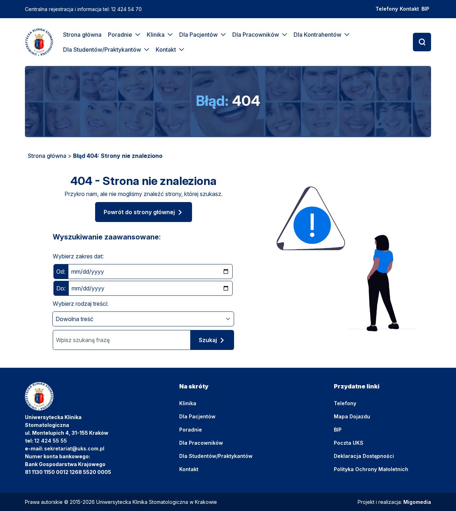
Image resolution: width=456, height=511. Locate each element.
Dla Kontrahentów (317, 34)
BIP (425, 9)
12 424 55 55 (50, 441)
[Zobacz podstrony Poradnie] (138, 34)
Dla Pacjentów (198, 34)
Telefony (386, 9)
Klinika (156, 34)
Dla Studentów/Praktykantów (102, 49)
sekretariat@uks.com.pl (74, 448)
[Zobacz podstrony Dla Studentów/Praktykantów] (146, 49)
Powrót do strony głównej (139, 212)
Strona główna (82, 34)
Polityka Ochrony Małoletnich (371, 469)
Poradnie (120, 34)
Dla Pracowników (255, 34)
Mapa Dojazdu (352, 416)
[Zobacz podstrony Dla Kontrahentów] (347, 34)
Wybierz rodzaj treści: (80, 303)
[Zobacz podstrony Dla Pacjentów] (223, 34)
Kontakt (409, 9)
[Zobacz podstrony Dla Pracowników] (284, 34)
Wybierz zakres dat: (78, 256)
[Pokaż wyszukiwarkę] (422, 42)
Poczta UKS (348, 443)
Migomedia (417, 502)
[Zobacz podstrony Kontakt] (181, 49)
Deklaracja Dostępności (364, 456)
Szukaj (208, 340)
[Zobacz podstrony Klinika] (170, 34)
